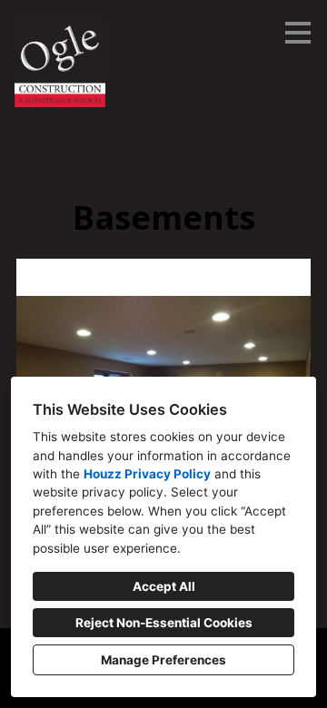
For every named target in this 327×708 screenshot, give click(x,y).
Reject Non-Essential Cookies (164, 622)
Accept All (164, 586)
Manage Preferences (163, 660)
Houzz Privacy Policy (147, 474)
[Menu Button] (298, 33)
